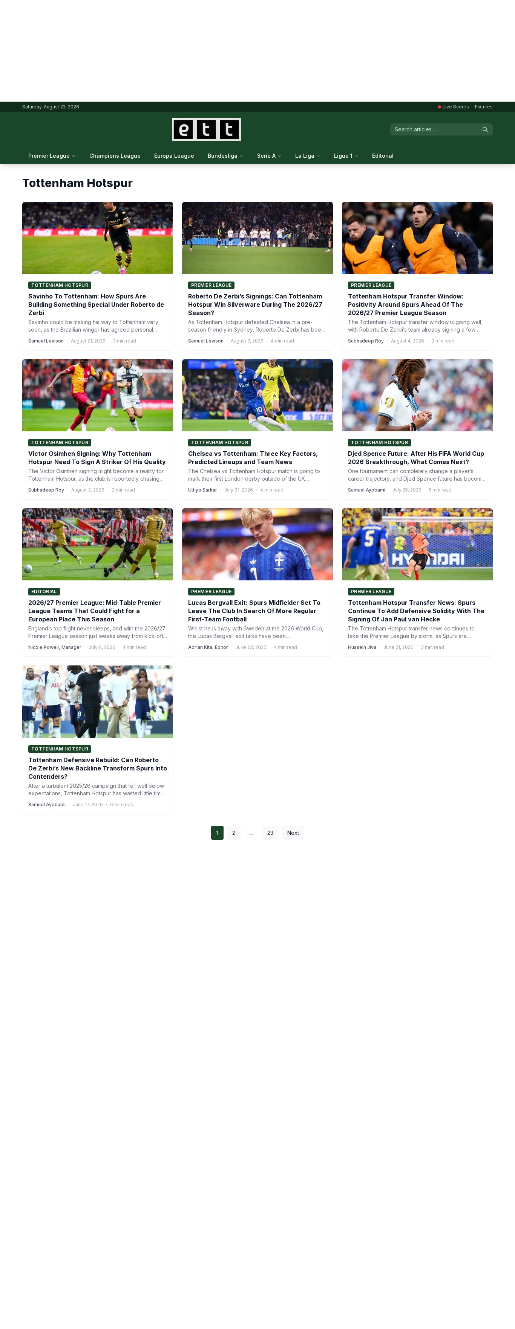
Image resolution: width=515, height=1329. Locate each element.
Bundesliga (223, 155)
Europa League (174, 155)
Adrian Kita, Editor (208, 647)
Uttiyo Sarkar (202, 490)
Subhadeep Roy (366, 341)
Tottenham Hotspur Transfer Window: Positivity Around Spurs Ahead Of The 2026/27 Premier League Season (406, 304)
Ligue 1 (343, 155)
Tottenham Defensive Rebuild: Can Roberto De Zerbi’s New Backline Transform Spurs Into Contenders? (97, 768)
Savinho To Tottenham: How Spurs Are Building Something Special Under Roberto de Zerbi (96, 304)
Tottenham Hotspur (59, 285)
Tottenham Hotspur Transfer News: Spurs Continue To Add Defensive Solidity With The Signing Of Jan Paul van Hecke (416, 611)
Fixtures (484, 107)
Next (293, 833)
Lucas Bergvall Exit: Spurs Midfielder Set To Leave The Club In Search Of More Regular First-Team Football (254, 611)
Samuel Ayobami (366, 490)
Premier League (49, 155)
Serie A (266, 155)
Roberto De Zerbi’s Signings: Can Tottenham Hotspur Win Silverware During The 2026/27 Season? (255, 304)
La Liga (304, 155)
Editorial (383, 155)
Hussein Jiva (362, 647)
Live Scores (456, 107)
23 (270, 833)
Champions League (115, 155)
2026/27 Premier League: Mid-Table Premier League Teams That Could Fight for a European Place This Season (94, 611)
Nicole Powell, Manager (54, 647)
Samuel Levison (46, 341)
